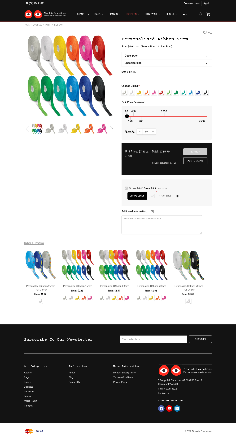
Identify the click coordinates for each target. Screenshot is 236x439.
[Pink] (90, 298)
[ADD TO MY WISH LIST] (51, 254)
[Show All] (184, 14)
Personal (28, 405)
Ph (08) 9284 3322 (35, 3)
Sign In (206, 3)
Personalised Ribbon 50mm (114, 286)
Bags (98, 14)
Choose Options (40, 275)
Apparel (81, 14)
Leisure (170, 14)
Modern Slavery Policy (124, 372)
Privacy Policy (120, 382)
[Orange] (84, 298)
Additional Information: (134, 211)
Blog (71, 377)
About (72, 372)
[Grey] (65, 298)
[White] (41, 301)
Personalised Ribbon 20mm (151, 286)
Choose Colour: (131, 85)
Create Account (192, 3)
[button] (167, 55)
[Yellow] (78, 298)
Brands (113, 14)
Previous (27, 129)
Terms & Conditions (123, 377)
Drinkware (151, 14)
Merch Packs (30, 401)
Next (111, 129)
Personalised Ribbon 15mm (77, 286)
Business (131, 14)
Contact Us (74, 382)
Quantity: (130, 131)
